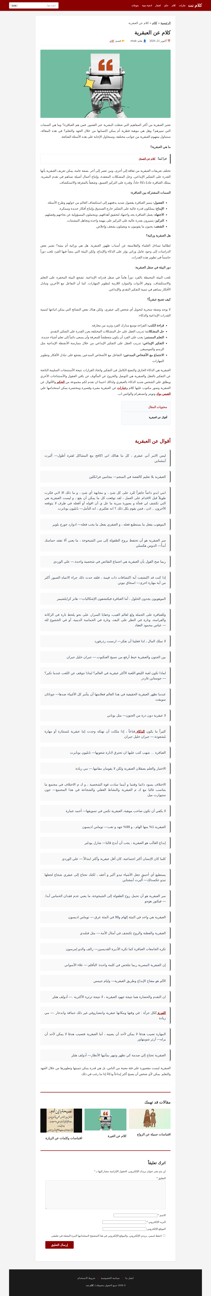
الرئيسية (166, 23)
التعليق (161, 1178)
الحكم (60, 382)
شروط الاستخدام (86, 1278)
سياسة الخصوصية (110, 1278)
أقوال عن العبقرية (158, 417)
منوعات (135, 5)
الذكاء (140, 731)
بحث (14, 5)
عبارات (182, 5)
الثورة (161, 1013)
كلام (174, 5)
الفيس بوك (163, 394)
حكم (166, 5)
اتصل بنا (129, 1278)
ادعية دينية (147, 5)
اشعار (158, 5)
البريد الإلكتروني (156, 1222)
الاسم (162, 1215)
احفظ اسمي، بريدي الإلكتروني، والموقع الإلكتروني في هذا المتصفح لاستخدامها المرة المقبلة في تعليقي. (106, 1235)
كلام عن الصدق (147, 158)
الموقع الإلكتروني (156, 1228)
